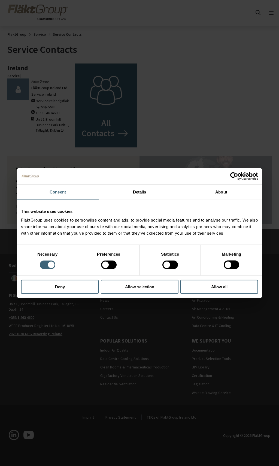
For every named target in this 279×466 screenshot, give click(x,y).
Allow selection (139, 286)
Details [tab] (139, 192)
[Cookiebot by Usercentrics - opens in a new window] (234, 176)
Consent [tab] (58, 192)
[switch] (109, 265)
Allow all (219, 286)
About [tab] (221, 192)
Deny (60, 286)
